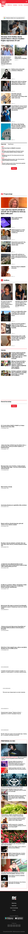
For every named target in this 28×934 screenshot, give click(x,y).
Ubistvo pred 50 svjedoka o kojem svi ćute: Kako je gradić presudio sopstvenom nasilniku (19, 325)
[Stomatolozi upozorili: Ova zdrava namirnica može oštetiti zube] (6, 246)
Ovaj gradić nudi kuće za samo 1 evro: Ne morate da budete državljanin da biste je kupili (13, 160)
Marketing (14, 903)
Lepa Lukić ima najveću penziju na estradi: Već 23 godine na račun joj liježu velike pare (13, 212)
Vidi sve (14, 168)
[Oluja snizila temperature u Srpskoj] (21, 50)
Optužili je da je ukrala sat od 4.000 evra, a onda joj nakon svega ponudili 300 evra (21, 303)
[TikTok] (14, 925)
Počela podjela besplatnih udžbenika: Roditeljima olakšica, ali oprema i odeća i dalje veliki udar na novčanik (19, 355)
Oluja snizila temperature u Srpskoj (21, 57)
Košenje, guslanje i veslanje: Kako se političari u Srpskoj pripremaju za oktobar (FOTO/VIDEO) (19, 373)
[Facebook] (8, 925)
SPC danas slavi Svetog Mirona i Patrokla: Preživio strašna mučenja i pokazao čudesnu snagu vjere (18, 126)
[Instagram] (16, 925)
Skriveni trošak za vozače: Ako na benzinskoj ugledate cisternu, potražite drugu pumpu (13, 164)
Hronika (15, 5)
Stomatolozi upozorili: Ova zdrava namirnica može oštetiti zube (13, 156)
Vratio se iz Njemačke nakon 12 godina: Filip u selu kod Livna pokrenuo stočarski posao (18, 313)
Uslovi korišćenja (14, 907)
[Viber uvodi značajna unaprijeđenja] (6, 222)
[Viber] (19, 925)
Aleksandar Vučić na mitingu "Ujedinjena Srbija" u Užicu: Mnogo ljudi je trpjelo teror (18, 83)
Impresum (14, 905)
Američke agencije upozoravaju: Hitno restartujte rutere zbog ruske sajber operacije (19, 95)
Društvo (10, 5)
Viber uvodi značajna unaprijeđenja (16, 218)
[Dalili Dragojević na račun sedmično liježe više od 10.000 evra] (6, 234)
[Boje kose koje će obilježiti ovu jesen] (6, 271)
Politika (20, 5)
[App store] (19, 918)
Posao (14, 910)
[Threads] (11, 925)
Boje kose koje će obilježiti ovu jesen (11, 148)
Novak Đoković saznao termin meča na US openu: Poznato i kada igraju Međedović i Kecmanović (19, 108)
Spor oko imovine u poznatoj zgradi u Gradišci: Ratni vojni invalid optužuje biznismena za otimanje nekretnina (6, 60)
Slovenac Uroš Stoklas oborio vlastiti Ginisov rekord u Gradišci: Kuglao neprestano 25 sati (12, 39)
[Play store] (9, 918)
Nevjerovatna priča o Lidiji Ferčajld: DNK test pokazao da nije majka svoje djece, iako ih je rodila (18, 338)
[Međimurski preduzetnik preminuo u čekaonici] (6, 74)
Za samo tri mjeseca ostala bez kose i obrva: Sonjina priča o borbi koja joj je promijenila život (6, 304)
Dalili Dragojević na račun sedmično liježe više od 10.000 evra (18, 231)
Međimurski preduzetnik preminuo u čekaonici (17, 70)
